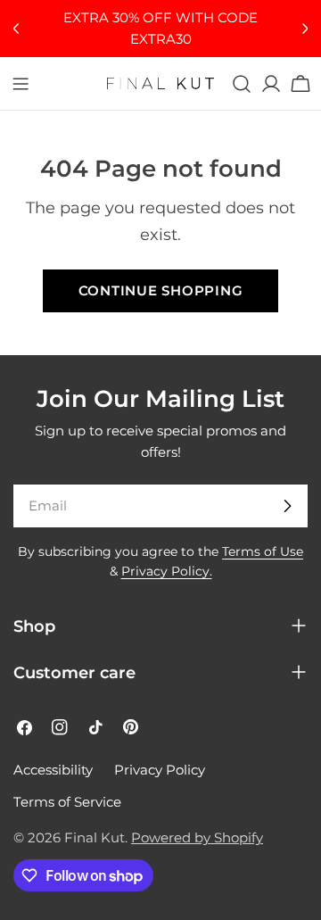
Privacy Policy (159, 769)
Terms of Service (67, 801)
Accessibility (53, 769)
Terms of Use (262, 551)
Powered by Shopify (197, 837)
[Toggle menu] (20, 84)
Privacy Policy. (166, 571)
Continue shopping (160, 290)
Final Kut (94, 837)
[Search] (241, 84)
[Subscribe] (287, 506)
